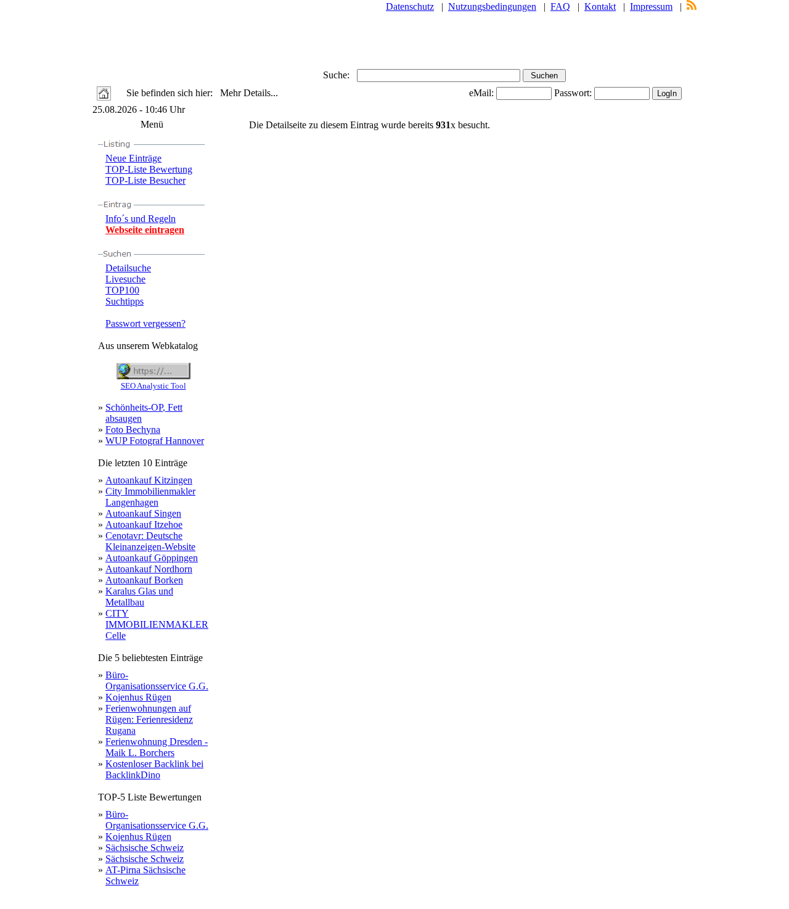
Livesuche (125, 279)
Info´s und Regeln (140, 218)
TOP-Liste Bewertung (148, 169)
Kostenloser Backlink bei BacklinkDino (154, 769)
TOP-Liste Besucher (145, 180)
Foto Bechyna (132, 429)
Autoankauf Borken (144, 580)
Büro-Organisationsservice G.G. (156, 680)
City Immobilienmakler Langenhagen (150, 497)
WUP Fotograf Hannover (154, 440)
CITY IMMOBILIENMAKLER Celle (156, 624)
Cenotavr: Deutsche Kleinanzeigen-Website (150, 541)
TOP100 (122, 290)
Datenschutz (410, 6)
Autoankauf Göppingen (151, 558)
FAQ (560, 6)
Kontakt (600, 6)
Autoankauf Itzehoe (143, 524)
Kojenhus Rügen (138, 697)
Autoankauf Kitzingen (148, 480)
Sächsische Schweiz (144, 847)
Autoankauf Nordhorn (148, 569)
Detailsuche (128, 268)
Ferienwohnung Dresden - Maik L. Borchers (156, 747)
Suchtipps (124, 301)
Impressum (651, 6)
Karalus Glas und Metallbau (139, 596)
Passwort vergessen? (145, 323)
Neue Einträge (133, 158)
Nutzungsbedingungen (492, 6)
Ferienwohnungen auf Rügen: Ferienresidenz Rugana (149, 719)
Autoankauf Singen (143, 513)
